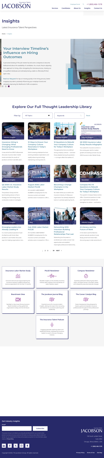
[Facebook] (10, 446)
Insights (87, 8)
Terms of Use (91, 452)
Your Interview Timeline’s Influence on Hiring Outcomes (24, 52)
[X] (16, 446)
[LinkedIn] (4, 446)
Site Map (99, 452)
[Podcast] (27, 446)
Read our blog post (8, 79)
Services (55, 8)
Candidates (66, 8)
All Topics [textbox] (28, 115)
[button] (2, 86)
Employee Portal (75, 4)
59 (53, 250)
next (58, 250)
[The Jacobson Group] (16, 5)
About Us (77, 8)
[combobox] (37, 116)
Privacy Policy (10, 439)
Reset (88, 115)
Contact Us (98, 8)
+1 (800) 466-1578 (94, 4)
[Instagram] (21, 446)
